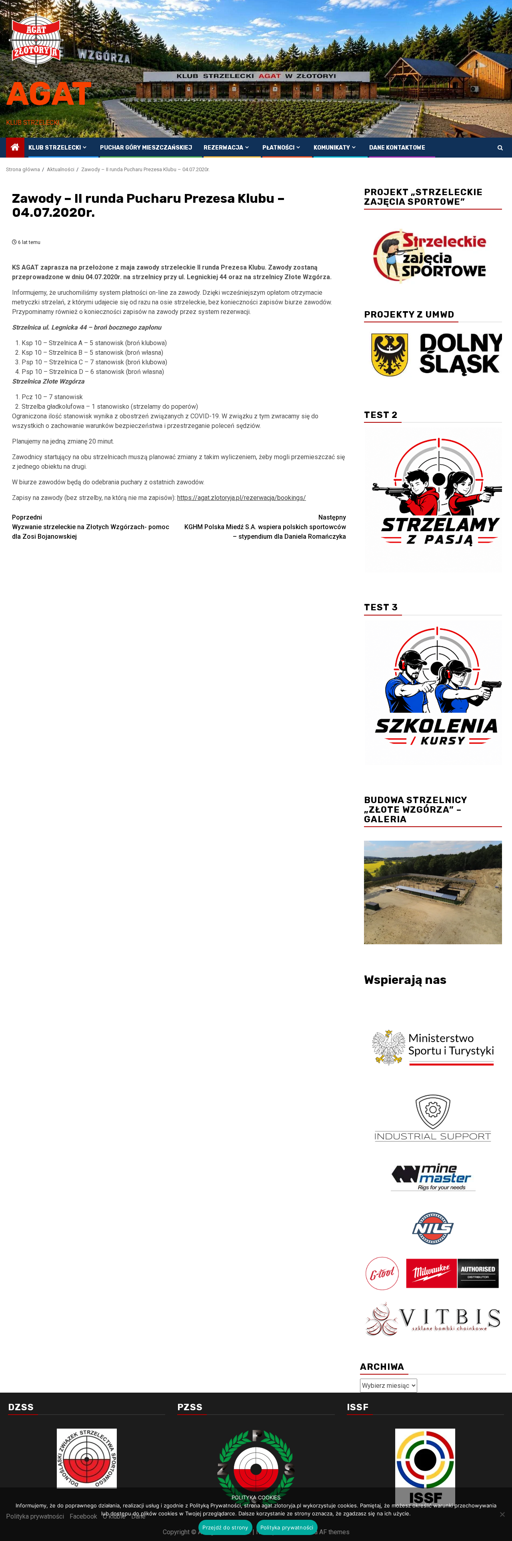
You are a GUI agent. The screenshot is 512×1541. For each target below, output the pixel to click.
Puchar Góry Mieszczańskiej (146, 147)
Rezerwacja (223, 147)
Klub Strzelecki (54, 147)
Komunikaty (332, 147)
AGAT (49, 94)
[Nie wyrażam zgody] (502, 1514)
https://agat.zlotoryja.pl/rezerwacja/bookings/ (241, 498)
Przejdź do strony (225, 1527)
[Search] (500, 148)
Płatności (278, 147)
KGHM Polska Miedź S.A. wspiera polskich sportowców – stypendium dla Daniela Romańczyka (265, 527)
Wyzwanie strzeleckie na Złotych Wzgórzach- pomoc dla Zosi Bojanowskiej (90, 527)
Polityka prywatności (287, 1527)
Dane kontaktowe (397, 147)
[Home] (15, 148)
